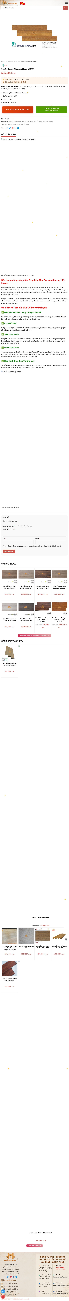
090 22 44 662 (60, 1269)
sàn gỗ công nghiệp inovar (12, 124)
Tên (4, 538)
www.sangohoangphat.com (59, 1285)
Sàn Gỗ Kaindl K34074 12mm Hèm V (41, 1233)
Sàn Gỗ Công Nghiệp (11, 61)
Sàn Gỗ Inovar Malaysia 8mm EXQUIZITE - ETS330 (59, 619)
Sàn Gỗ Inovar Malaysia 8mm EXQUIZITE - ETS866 (42, 619)
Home (2, 61)
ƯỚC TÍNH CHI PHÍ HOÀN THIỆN (17, 109)
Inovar (12, 287)
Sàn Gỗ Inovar (32, 61)
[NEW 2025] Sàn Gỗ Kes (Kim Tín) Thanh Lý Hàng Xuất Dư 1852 (9, 947)
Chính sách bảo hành (11, 1289)
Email (37, 538)
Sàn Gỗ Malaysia (22, 61)
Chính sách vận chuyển (11, 1286)
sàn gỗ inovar (25, 124)
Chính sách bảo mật (10, 1283)
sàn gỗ (7, 287)
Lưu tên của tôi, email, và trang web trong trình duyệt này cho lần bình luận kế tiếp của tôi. (33, 546)
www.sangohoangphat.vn (59, 1293)
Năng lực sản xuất (10, 1295)
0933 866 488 (60, 1267)
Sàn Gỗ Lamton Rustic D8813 (41, 917)
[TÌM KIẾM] (65, 8)
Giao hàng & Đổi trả (10, 1292)
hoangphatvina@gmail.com (59, 1277)
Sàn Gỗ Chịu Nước (27, 121)
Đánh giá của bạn (9, 526)
